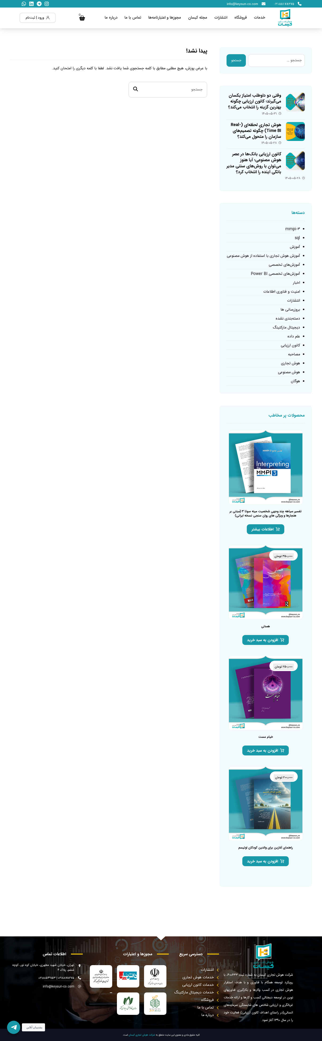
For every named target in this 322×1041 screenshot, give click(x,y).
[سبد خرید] (82, 18)
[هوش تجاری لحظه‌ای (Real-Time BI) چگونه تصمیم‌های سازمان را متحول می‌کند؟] (295, 131)
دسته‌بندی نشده (288, 319)
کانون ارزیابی (290, 345)
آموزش (295, 247)
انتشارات (293, 301)
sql (297, 238)
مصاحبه (294, 354)
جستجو (236, 60)
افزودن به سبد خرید (262, 640)
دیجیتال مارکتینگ (286, 327)
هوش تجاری (290, 363)
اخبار (296, 283)
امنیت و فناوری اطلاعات (281, 292)
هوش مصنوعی (289, 372)
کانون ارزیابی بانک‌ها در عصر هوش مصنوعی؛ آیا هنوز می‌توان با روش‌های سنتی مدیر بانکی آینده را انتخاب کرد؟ (254, 163)
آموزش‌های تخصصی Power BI (275, 274)
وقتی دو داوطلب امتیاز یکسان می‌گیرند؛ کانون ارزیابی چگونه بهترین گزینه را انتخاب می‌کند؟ (254, 101)
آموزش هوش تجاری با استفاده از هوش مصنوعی (263, 256)
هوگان (295, 381)
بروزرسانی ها (290, 310)
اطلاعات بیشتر (262, 529)
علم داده (294, 336)
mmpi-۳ (292, 229)
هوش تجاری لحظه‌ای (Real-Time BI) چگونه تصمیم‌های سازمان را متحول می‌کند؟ (256, 131)
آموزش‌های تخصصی (284, 265)
